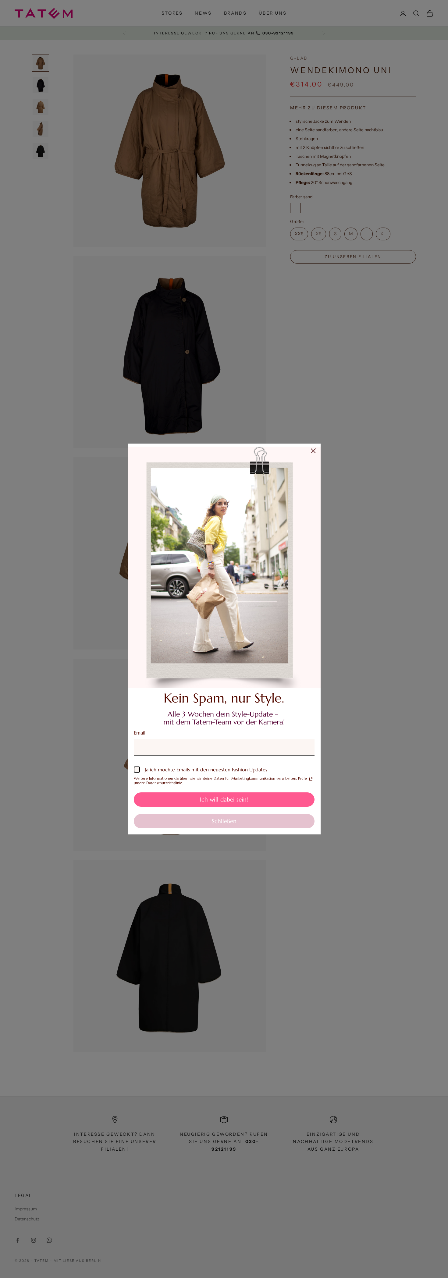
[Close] (313, 451)
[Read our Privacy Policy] (311, 779)
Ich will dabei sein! (224, 799)
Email (139, 733)
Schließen (224, 821)
